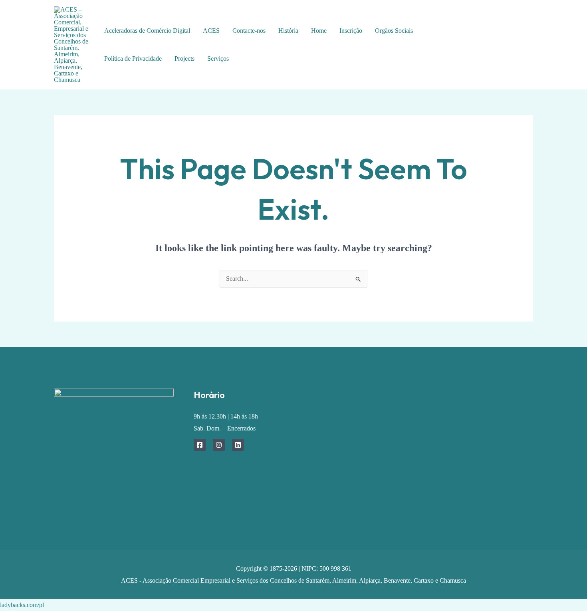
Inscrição (350, 30)
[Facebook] (500, 39)
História (288, 30)
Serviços (218, 58)
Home (319, 30)
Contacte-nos (249, 30)
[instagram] (518, 39)
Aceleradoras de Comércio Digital (147, 30)
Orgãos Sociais (394, 30)
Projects (184, 58)
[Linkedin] (238, 445)
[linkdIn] (506, 51)
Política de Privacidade (133, 58)
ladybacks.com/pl (22, 604)
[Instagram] (219, 445)
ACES (211, 30)
